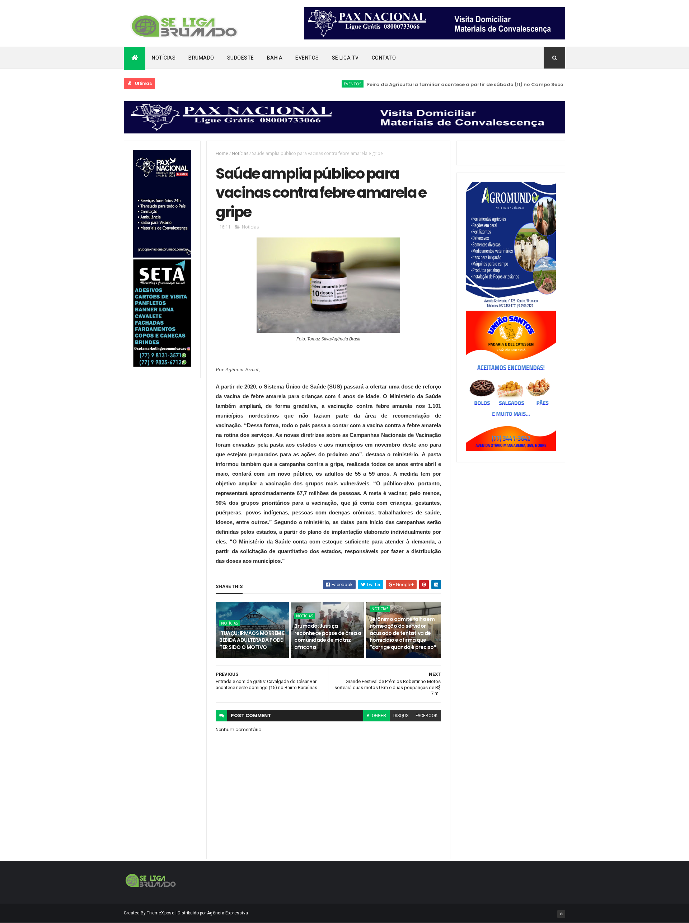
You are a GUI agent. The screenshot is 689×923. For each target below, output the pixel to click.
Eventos (307, 58)
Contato (384, 58)
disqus (400, 715)
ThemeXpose (160, 912)
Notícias (163, 58)
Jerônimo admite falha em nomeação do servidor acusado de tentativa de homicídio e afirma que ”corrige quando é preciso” (403, 633)
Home (222, 153)
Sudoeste (240, 58)
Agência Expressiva (227, 912)
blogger (376, 715)
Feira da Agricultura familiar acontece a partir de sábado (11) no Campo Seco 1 (448, 84)
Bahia (275, 58)
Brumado (201, 58)
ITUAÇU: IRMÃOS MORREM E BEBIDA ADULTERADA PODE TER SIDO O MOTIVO (251, 640)
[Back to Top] (561, 914)
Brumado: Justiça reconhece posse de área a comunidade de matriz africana (327, 636)
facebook (426, 715)
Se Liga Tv (345, 58)
